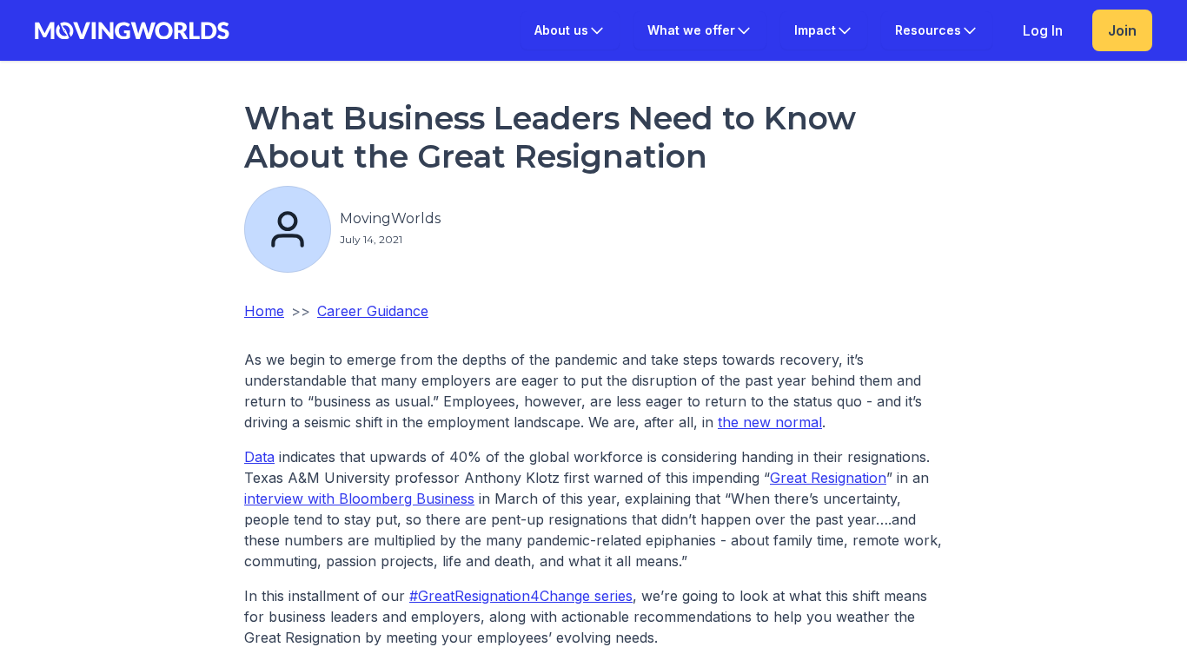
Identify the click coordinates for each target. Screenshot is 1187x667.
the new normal (770, 422)
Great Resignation (828, 477)
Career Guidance (372, 311)
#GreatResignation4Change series (521, 595)
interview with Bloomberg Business (359, 498)
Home (264, 311)
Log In (1043, 30)
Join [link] (1122, 30)
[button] (570, 30)
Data (259, 457)
